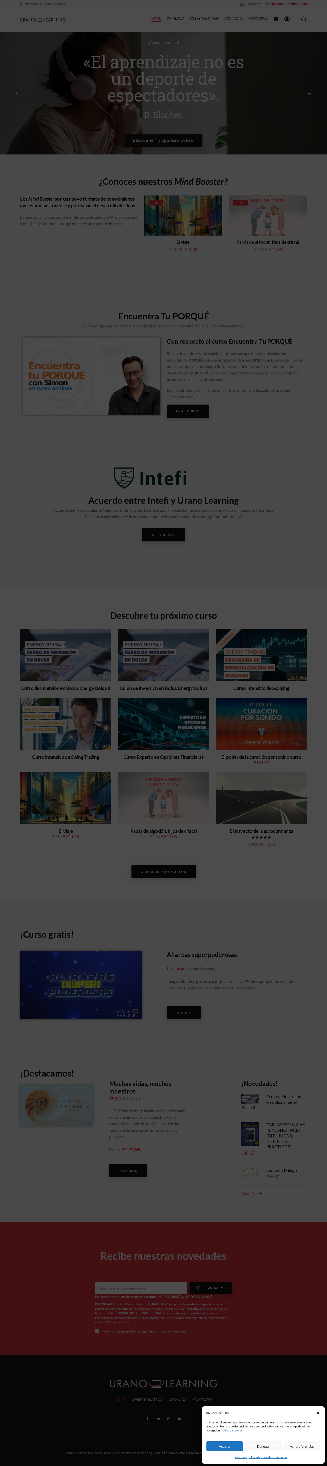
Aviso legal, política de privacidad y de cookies (261, 1457)
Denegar (263, 1446)
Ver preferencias (302, 1446)
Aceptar (225, 1446)
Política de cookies (231, 1430)
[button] (318, 1413)
